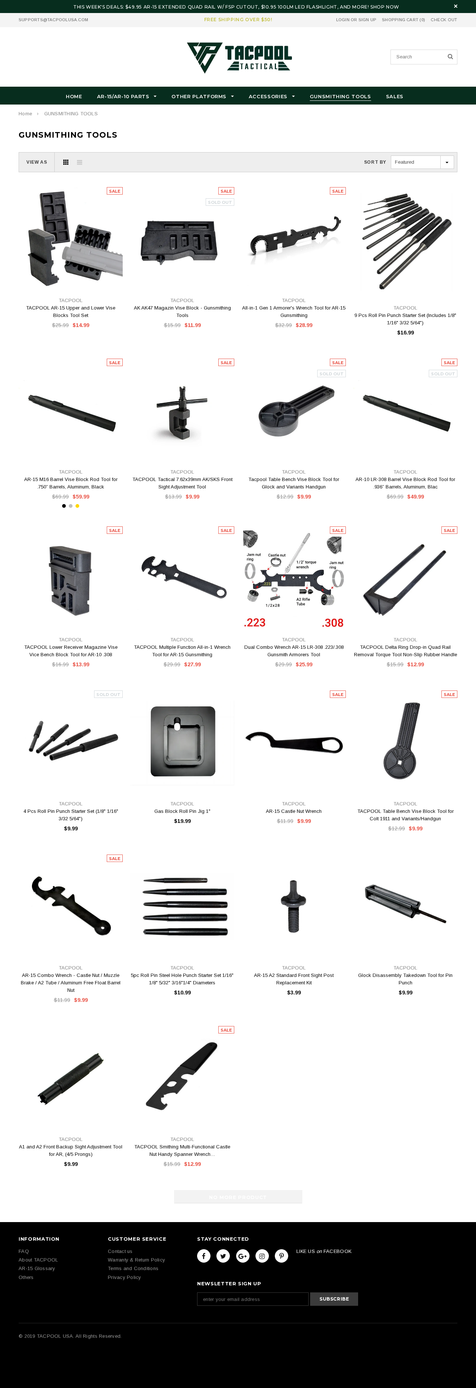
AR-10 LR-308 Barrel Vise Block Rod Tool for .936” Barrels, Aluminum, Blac (405, 483)
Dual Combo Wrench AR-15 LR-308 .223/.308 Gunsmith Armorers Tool (294, 650)
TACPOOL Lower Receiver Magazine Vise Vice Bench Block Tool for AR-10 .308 (71, 650)
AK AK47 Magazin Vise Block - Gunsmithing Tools (182, 311)
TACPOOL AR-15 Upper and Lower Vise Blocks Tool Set (70, 311)
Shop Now (384, 7)
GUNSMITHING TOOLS (71, 113)
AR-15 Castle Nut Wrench (294, 811)
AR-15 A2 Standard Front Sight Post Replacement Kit (294, 978)
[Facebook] (203, 1256)
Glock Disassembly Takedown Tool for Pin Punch (405, 978)
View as (36, 162)
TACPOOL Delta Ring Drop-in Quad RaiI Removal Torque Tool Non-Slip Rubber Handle (405, 650)
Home (25, 113)
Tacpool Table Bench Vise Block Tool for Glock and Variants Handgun (293, 483)
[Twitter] (223, 1256)
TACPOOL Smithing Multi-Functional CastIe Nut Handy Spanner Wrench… (182, 1150)
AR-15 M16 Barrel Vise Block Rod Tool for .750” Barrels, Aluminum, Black (71, 483)
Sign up (367, 19)
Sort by (375, 162)
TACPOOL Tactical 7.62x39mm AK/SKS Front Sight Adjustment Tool (182, 483)
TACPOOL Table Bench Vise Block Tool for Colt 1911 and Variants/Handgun (405, 814)
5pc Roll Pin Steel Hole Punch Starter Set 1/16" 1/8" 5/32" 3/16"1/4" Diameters (182, 978)
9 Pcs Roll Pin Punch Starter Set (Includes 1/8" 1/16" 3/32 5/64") (405, 319)
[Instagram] (262, 1256)
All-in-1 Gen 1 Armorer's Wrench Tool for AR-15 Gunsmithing (293, 311)
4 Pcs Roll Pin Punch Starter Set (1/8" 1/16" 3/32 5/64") (70, 814)
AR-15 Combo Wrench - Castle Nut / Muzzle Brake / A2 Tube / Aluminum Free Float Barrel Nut (70, 982)
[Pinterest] (281, 1256)
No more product (238, 1197)
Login (343, 19)
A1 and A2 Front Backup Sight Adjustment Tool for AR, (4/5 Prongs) (70, 1150)
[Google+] (243, 1256)
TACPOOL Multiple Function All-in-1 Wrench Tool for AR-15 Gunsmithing (182, 650)
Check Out (444, 19)
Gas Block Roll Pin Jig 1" (182, 811)
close (455, 6)
